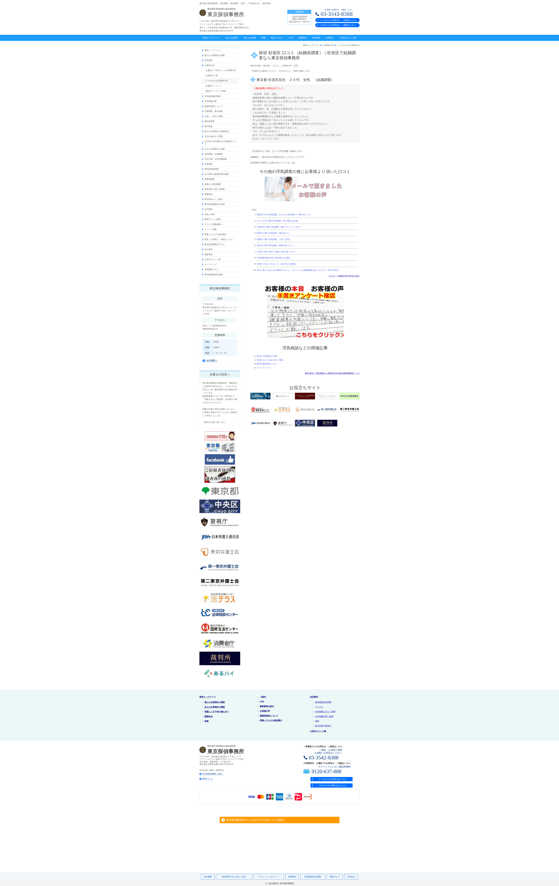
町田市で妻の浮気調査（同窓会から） (274, 233)
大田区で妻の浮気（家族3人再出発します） (276, 252)
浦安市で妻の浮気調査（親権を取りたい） (276, 245)
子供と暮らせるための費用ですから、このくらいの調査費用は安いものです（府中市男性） (298, 270)
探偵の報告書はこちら (267, 364)
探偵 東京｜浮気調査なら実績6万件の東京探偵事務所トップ (332, 373)
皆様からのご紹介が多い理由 (270, 360)
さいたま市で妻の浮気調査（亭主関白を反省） (278, 221)
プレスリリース (264, 368)
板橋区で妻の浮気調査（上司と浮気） (274, 239)
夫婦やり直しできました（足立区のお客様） (277, 264)
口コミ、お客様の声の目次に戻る (344, 276)
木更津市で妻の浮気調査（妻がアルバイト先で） (279, 227)
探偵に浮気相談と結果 (267, 356)
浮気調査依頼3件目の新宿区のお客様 (273, 258)
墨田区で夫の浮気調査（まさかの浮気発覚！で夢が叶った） (284, 215)
